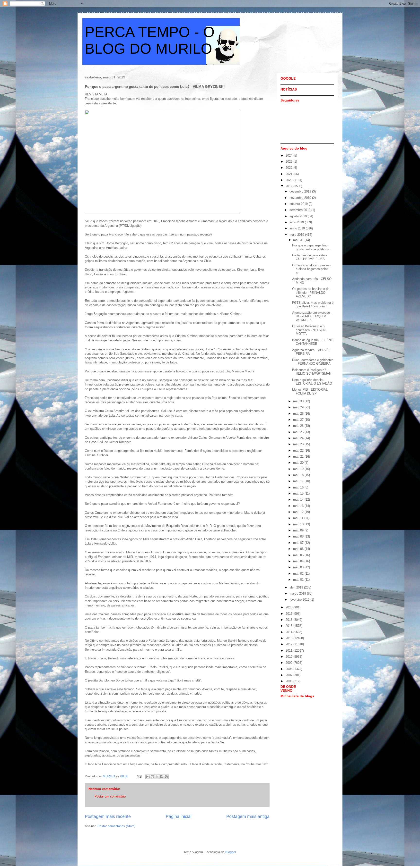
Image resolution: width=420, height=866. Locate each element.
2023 (289, 161)
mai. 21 (299, 456)
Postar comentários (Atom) (116, 826)
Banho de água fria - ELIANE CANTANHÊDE (312, 342)
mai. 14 (299, 499)
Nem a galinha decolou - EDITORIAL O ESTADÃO (312, 382)
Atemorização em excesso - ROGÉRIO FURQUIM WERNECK (312, 316)
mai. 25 (299, 432)
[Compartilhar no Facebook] (161, 776)
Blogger (230, 852)
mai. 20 (299, 462)
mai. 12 (299, 512)
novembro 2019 (300, 198)
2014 (289, 632)
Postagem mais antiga (248, 816)
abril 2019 (296, 587)
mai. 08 (299, 536)
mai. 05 (299, 555)
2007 (289, 675)
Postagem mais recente (108, 816)
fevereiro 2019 (299, 599)
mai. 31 (299, 240)
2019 (289, 186)
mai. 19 (299, 469)
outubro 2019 (299, 204)
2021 (289, 174)
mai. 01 (299, 579)
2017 (289, 613)
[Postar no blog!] (152, 776)
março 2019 (298, 593)
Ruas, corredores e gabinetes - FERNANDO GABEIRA (312, 362)
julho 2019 (297, 222)
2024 (289, 155)
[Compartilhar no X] (157, 776)
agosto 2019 (298, 216)
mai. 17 (299, 481)
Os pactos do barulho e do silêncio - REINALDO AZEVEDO (310, 292)
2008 (289, 669)
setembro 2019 (300, 210)
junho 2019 (297, 228)
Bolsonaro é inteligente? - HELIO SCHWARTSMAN (311, 372)
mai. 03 (299, 567)
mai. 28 (299, 413)
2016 (289, 620)
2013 (289, 638)
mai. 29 (299, 407)
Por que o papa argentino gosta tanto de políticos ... (312, 247)
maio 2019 (297, 234)
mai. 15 (299, 493)
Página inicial (179, 816)
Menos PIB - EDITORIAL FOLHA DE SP (310, 391)
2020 (289, 180)
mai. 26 (299, 426)
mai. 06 (299, 549)
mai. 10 (299, 524)
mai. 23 (299, 444)
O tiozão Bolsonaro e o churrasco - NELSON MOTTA (308, 330)
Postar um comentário (110, 796)
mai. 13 (299, 506)
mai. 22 (299, 450)
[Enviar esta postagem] (138, 776)
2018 (289, 607)
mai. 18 (299, 475)
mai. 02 (299, 573)
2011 (289, 650)
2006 (289, 681)
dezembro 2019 (300, 191)
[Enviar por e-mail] (147, 776)
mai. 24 (299, 438)
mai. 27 (299, 419)
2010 (289, 656)
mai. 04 (299, 561)
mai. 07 (299, 543)
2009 (289, 662)
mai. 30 (299, 401)
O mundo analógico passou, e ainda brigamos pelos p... (312, 269)
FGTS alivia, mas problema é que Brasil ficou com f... (312, 304)
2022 (289, 167)
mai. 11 (298, 518)
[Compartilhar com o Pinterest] (166, 776)
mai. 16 (299, 487)
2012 (289, 644)
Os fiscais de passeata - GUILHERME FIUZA (309, 257)
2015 (289, 626)
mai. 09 (299, 530)
